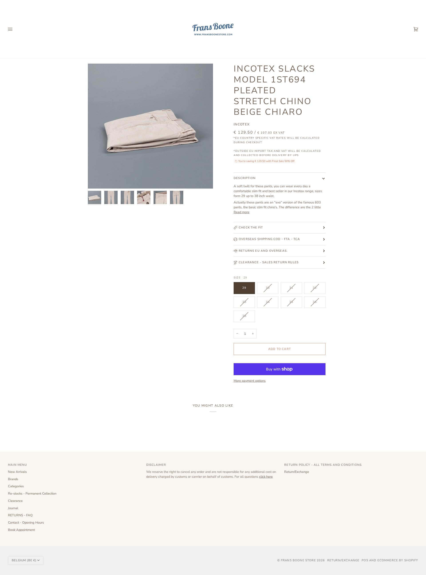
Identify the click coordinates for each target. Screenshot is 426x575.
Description (245, 178)
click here (266, 476)
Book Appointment (21, 530)
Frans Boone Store (298, 560)
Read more (241, 212)
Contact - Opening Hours (26, 522)
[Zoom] (150, 126)
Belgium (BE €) (24, 560)
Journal (13, 508)
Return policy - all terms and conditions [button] (323, 465)
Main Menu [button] (17, 465)
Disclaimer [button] (156, 465)
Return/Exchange (296, 472)
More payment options (250, 380)
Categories (16, 486)
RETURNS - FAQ (20, 515)
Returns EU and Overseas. (263, 251)
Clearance (15, 501)
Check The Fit (251, 228)
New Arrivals (17, 472)
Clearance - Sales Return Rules (269, 262)
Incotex (242, 124)
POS (365, 560)
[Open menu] (14, 29)
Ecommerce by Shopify (397, 560)
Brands (13, 479)
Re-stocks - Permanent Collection (32, 493)
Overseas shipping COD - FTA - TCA (269, 239)
